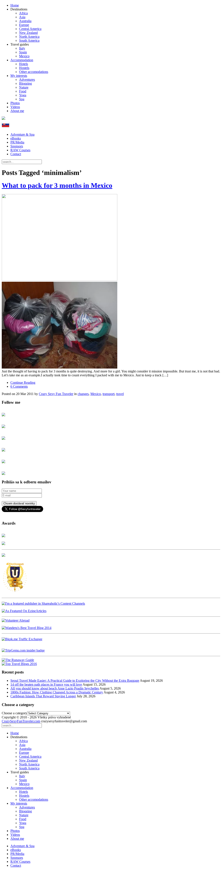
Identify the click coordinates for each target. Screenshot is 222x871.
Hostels (24, 68)
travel (120, 394)
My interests (18, 75)
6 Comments (19, 386)
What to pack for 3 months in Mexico (57, 185)
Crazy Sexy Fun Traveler (56, 394)
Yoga (22, 95)
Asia (22, 17)
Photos (15, 103)
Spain (23, 52)
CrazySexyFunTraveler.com (21, 721)
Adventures (27, 79)
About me (17, 111)
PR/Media (17, 142)
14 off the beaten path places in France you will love (46, 684)
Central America (30, 29)
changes (83, 394)
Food (22, 91)
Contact (15, 154)
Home (14, 5)
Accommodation (21, 60)
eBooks (15, 138)
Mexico (24, 56)
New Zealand (28, 33)
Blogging (25, 83)
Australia (25, 21)
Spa (21, 99)
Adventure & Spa (22, 134)
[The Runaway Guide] (18, 660)
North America (29, 36)
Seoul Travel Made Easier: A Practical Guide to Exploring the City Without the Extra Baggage (74, 680)
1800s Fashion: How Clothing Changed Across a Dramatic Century (56, 692)
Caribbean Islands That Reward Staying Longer (43, 696)
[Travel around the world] (22, 639)
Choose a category (14, 713)
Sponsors (16, 146)
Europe (24, 25)
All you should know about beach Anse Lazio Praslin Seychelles (54, 688)
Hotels (23, 64)
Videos (15, 107)
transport (108, 394)
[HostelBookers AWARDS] (3, 536)
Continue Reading (22, 382)
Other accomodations (33, 72)
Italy (22, 48)
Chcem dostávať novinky (19, 503)
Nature (23, 87)
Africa (23, 13)
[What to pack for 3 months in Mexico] (111, 281)
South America (29, 40)
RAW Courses (20, 150)
